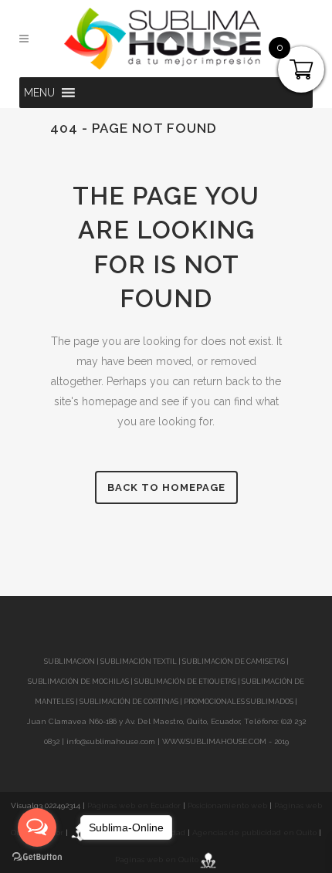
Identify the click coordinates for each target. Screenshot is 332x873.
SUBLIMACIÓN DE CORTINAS (130, 702)
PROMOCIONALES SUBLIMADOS (238, 702)
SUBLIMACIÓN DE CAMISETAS (233, 661)
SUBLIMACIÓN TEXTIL (138, 661)
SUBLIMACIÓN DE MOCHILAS (78, 681)
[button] (39, 92)
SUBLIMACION (69, 661)
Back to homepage (166, 487)
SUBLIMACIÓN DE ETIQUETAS (185, 681)
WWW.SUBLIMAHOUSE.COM (214, 741)
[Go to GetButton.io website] (37, 857)
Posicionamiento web (227, 805)
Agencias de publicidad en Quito (254, 832)
